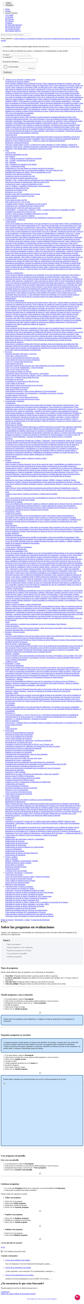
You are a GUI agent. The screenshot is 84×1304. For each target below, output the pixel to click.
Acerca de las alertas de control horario (49, 239)
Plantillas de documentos (13, 535)
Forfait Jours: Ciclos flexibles (65, 318)
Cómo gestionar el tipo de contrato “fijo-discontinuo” (40, 594)
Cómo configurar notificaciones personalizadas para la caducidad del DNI (42, 651)
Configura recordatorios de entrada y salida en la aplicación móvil (32, 251)
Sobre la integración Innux (14, 804)
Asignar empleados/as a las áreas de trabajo (36, 616)
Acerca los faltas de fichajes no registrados (67, 237)
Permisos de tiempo (30, 640)
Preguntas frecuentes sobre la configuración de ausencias (24, 312)
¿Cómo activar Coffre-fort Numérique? (18, 547)
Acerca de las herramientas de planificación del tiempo (32, 332)
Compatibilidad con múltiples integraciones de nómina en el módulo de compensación (34, 431)
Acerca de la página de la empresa (25, 563)
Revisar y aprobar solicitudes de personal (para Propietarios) (55, 506)
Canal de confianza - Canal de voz (24, 691)
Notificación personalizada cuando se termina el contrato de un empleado (49, 650)
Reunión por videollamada (69, 715)
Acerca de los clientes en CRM (71, 498)
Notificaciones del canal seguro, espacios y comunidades (24, 839)
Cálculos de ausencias (19, 314)
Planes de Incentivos (49, 421)
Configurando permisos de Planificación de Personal (23, 508)
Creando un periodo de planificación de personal (49, 504)
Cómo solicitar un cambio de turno (65, 336)
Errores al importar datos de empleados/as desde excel (46, 95)
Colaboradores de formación (15, 784)
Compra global (63, 823)
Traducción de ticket (12, 869)
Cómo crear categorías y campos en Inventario (41, 835)
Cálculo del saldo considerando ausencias (48, 255)
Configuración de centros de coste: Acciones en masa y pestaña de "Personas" (43, 470)
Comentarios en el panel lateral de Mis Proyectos (22, 381)
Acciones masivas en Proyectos (16, 395)
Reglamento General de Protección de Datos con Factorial (39, 561)
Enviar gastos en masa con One (16, 200)
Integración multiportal (49, 577)
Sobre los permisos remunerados (33, 285)
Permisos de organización (14, 640)
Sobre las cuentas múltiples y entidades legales (21, 99)
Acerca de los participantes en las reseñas (19, 1275)
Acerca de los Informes (26, 656)
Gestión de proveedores (30, 494)
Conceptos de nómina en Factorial (17, 405)
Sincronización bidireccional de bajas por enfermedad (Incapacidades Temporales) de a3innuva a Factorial (40, 432)
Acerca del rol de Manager (41, 608)
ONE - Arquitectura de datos (15, 166)
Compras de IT (29, 821)
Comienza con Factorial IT (14, 821)
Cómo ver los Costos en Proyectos (17, 369)
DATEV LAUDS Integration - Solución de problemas (24, 437)
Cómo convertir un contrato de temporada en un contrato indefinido (44, 597)
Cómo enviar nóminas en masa (45, 519)
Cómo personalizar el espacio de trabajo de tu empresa (55, 91)
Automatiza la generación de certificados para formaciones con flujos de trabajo (32, 746)
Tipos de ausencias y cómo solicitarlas (27, 295)
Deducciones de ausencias (14, 342)
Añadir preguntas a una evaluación (20, 947)
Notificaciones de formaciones (15, 845)
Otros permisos (71, 640)
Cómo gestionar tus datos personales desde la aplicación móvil (26, 137)
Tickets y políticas (11, 857)
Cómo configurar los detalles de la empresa (57, 83)
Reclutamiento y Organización (15, 549)
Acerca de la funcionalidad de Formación (19, 732)
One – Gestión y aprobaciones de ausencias (20, 160)
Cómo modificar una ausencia (46, 293)
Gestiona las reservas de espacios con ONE (20, 176)
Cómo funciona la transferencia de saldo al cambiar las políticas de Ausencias (41, 323)
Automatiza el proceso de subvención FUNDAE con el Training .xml (29, 744)
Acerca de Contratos (44, 590)
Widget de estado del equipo (61, 247)
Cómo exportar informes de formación (18, 738)
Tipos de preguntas (14, 944)
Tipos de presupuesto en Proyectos (17, 387)
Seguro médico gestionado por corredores (38, 454)
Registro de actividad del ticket (15, 867)
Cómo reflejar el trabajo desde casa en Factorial (37, 257)
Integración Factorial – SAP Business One (19, 815)
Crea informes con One (37, 658)
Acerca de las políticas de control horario (19, 223)
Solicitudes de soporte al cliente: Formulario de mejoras (24, 894)
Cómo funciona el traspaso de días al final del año (38, 318)
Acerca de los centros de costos (42, 464)
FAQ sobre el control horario (21, 235)
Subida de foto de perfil (71, 129)
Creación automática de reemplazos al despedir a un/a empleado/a (53, 600)
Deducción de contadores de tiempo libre (19, 344)
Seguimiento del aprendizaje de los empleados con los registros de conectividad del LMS (35, 764)
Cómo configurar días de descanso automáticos (21, 328)
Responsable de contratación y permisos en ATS (55, 555)
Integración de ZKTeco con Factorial (58, 811)
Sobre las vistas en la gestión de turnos (51, 328)
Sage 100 (77, 435)
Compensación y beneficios (14, 401)
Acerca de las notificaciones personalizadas (53, 646)
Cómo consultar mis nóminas (24, 517)
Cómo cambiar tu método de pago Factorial (20, 880)
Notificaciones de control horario (16, 843)
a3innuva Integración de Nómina (16, 427)
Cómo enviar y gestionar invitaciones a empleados (30, 147)
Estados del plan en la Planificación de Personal (32, 510)
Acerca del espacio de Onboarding (38, 565)
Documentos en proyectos (14, 379)
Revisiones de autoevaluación (53, 677)
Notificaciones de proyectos (14, 841)
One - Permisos (10, 162)
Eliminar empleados (24, 600)
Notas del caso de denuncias (62, 689)
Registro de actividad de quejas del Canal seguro (53, 691)
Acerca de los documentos (14, 515)
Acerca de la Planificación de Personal (18, 504)
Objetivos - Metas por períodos (68, 683)
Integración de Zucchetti (53, 427)
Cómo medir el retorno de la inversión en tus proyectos (24, 385)
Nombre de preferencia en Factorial (50, 129)
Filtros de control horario (42, 261)
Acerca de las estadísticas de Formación (19, 736)
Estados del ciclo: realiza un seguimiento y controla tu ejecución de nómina (31, 411)
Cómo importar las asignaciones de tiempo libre (44, 314)
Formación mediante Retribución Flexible (25, 446)
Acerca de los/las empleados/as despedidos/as (21, 590)
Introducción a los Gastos (14, 480)
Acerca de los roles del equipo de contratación (26, 579)
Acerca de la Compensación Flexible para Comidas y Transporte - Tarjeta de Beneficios (35, 440)
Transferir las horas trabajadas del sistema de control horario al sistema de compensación (43, 414)
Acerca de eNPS (37, 697)
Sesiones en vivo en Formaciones (16, 790)
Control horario (10, 222)
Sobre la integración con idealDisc (57, 804)
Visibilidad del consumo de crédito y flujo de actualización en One (28, 172)
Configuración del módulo (48, 494)
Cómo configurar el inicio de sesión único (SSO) (36, 85)
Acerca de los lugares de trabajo (16, 95)
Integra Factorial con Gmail (29, 805)
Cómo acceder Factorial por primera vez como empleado (24, 131)
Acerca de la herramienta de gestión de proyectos (22, 358)
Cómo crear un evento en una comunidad (50, 709)
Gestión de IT (10, 817)
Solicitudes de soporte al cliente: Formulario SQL (22, 900)
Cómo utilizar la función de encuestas (18, 695)
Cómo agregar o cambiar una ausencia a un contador (53, 291)
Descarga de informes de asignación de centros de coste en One (27, 182)
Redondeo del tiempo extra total (35, 265)
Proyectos (8, 352)
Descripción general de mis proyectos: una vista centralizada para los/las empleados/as (34, 366)
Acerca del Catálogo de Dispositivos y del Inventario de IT (35, 833)
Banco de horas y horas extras (57, 243)
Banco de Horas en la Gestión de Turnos (24, 340)
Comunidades (10, 705)
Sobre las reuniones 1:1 (73, 669)
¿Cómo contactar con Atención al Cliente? (27, 38)
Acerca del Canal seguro (13, 689)
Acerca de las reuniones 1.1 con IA (17, 715)
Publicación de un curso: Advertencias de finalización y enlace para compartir (32, 774)
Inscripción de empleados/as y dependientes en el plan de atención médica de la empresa (35, 448)
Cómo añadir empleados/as (74, 97)
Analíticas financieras (12, 462)
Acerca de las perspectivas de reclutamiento (52, 571)
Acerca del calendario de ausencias (57, 275)
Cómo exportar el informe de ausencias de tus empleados (24, 275)
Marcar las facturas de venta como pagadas (20, 500)
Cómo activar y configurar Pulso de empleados (21, 723)
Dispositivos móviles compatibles (28, 139)
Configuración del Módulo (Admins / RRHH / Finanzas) (42, 480)
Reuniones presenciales (51, 715)
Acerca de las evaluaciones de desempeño (50, 669)
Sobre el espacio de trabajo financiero (18, 464)
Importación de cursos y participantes (18, 760)
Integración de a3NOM (36, 427)
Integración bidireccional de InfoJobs (47, 815)
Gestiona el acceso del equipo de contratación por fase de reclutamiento (41, 585)
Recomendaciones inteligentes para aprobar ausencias (46, 289)
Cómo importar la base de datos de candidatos (28, 559)
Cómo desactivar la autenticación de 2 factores (34, 101)
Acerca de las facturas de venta (16, 498)
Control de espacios (12, 626)
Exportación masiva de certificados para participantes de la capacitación (29, 762)
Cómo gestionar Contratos (60, 590)
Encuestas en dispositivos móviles (54, 701)
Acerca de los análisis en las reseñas (17, 667)
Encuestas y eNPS (11, 693)
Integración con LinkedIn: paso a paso (63, 813)
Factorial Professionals (64, 413)
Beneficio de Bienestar (49, 444)
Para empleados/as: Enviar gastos (40, 482)
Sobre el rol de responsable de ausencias (68, 281)
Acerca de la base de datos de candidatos (19, 553)
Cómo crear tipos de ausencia (44, 281)
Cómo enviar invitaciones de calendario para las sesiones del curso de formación (32, 768)
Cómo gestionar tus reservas (72, 628)
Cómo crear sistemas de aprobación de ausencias (22, 283)
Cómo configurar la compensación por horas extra (29, 243)
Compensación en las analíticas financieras (61, 466)
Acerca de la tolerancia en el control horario (49, 223)
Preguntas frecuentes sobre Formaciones (19, 734)
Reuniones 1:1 (10, 713)
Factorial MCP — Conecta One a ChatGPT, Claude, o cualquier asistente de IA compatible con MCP (40, 210)
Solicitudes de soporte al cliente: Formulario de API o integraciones (28, 896)
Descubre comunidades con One (16, 154)
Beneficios (9, 439)
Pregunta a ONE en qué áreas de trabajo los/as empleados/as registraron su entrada (33, 218)
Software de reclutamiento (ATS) (16, 551)
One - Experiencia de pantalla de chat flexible (21, 164)
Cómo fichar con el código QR (16, 229)
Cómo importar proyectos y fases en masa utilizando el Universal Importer (30, 391)
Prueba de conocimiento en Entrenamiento (19, 750)
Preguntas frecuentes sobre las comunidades (20, 709)
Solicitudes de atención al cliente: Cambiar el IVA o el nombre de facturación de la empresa (36, 902)
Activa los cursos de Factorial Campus (18, 792)
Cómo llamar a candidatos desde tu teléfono (26, 577)
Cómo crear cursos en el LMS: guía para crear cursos (23, 758)
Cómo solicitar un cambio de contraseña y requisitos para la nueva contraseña (48, 125)
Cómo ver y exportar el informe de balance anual (45, 338)
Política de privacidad (21, 1294)
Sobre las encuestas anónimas (60, 699)
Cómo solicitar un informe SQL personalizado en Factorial (25, 912)
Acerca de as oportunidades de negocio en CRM (43, 498)
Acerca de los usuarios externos (35, 636)
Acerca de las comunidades (69, 707)
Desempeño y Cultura (12, 663)
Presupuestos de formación (14, 770)
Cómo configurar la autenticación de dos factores (54, 99)
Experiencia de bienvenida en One (17, 188)
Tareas (7, 622)
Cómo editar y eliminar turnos (49, 330)
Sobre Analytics (75, 658)
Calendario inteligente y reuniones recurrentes (30, 719)
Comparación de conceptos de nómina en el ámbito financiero (41, 474)
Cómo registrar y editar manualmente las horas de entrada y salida (58, 227)
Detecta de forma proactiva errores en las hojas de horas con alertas (37, 253)
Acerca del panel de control (14, 117)
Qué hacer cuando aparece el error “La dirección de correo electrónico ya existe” (33, 145)
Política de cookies (7, 1294)
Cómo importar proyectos (14, 364)
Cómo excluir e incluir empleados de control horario (23, 231)
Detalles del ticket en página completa (18, 863)
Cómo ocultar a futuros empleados (63, 608)
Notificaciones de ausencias (14, 851)
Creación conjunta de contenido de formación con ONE (24, 766)
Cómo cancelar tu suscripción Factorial (18, 878)
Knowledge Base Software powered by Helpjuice (42, 1299)
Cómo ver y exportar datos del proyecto (19, 362)
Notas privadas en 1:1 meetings (31, 717)
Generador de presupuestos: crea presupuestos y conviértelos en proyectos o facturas (34, 393)
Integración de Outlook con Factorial (51, 805)
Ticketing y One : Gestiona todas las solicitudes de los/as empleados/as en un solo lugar (35, 180)
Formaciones (9, 731)
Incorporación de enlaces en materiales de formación (23, 748)
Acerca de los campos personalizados (42, 93)
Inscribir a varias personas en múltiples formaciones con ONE (26, 214)
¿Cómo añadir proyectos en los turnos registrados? (22, 360)
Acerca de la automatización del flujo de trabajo (21, 646)
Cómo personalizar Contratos (34, 592)
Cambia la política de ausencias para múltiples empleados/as (44, 322)
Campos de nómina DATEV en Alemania (57, 437)
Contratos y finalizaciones (14, 588)
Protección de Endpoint (50, 823)
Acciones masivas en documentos (25, 521)
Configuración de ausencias (14, 300)
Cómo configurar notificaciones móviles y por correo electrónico (40, 118)
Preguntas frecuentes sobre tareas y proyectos (20, 354)
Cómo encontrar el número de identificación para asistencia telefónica (29, 914)
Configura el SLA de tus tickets (16, 871)
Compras (8, 486)
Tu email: (6, 55)
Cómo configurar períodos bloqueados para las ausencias (40, 279)
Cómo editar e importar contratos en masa (59, 592)
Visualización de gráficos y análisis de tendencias (22, 468)
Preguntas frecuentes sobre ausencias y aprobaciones (57, 283)
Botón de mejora (11, 198)
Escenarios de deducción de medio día (63, 348)
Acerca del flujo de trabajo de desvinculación (53, 648)
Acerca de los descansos (35, 229)
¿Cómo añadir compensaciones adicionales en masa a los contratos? (59, 409)
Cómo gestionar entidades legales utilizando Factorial (23, 83)
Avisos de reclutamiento (13, 849)
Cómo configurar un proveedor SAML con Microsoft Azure (31, 87)
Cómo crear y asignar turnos (29, 330)
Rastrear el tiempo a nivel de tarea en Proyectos (21, 397)
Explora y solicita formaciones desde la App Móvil (22, 778)
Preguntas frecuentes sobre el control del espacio (22, 630)
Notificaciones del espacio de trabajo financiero (21, 853)
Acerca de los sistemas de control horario (46, 235)
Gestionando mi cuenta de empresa (17, 81)
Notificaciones (10, 837)
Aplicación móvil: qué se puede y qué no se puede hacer (61, 107)
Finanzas (8, 460)
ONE (7, 150)
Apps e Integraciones (12, 796)
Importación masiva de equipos (64, 612)
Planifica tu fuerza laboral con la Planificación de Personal (51, 476)
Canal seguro (9, 687)
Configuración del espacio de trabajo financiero (49, 472)
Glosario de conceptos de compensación (34, 417)
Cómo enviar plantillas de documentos (61, 537)
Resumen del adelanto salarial (15, 458)
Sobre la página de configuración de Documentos (52, 517)
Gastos (7, 478)
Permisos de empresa (58, 640)
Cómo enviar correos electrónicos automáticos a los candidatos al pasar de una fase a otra (45, 573)
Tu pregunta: (7, 57)
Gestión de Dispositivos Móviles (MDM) (49, 821)
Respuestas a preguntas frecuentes (17, 143)
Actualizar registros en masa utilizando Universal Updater (54, 618)
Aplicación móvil (11, 135)
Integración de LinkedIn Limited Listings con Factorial (49, 807)
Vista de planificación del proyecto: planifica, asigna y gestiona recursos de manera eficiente (36, 375)
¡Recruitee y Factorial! (71, 809)
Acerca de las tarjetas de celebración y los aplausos (42, 707)
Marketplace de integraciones (15, 802)
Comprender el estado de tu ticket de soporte (20, 908)
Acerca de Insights (11, 656)
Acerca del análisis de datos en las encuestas (46, 695)
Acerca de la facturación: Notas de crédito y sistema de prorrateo (27, 877)
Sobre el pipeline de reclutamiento (26, 555)
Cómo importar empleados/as (61, 101)
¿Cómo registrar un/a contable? (45, 413)
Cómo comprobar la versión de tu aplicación (55, 139)
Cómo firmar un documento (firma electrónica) (45, 527)
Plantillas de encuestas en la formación (18, 752)
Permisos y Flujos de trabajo (15, 632)
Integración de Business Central (35, 811)
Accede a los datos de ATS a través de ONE (57, 581)
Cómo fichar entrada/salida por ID (28, 225)
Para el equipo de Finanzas (19, 484)
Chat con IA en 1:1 (36, 715)
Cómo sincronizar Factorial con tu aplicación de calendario (42, 121)
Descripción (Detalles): (10, 62)
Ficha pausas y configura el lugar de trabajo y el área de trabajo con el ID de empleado (43, 268)
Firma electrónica (11, 525)
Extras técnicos (77, 484)
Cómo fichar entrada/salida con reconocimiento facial (58, 225)
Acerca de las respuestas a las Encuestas (57, 697)
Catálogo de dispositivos (37, 831)
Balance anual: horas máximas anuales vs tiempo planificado (30, 241)
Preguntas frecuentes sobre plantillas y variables (56, 541)
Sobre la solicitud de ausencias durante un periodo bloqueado (39, 277)
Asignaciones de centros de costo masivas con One (22, 208)
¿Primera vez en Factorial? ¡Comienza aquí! (20, 79)
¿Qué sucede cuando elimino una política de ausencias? (36, 308)
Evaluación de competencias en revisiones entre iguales (38, 683)
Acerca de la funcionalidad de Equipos (46, 606)
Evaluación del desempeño (14, 665)
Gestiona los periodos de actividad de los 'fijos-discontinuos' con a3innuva (47, 435)
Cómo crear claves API (54, 89)
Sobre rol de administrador (55, 636)
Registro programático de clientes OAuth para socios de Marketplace (29, 800)
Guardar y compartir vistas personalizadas (55, 109)
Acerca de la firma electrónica (39, 529)
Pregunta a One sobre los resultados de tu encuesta (22, 194)
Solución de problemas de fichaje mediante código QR (43, 263)
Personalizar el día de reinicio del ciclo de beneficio (58, 446)
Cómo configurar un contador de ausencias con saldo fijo (25, 306)
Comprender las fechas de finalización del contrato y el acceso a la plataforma (32, 596)
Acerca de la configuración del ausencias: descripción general (26, 302)
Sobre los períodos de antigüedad (34, 310)
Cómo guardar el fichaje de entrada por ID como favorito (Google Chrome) (44, 248)
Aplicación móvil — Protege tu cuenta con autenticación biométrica (42, 141)
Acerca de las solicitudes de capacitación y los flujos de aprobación (28, 740)
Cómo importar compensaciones (63, 405)
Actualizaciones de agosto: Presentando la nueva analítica (54, 656)
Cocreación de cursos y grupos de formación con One (23, 184)
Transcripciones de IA (12, 717)
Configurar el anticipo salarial (36, 458)
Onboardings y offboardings (15, 823)
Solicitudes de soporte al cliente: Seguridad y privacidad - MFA (27, 904)
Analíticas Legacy (11, 661)
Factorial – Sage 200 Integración (65, 429)
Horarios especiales (58, 241)
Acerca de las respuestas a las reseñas (43, 667)
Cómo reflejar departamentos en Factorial (45, 614)
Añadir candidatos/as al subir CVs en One (19, 196)
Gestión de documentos (13, 513)
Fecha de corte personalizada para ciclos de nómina (53, 419)
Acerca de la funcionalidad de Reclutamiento (49, 553)
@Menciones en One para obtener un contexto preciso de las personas (29, 168)
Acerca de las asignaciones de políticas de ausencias (64, 310)
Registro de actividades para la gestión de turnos (55, 340)
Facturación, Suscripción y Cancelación (19, 873)
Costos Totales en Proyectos (15, 383)
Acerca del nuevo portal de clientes (17, 882)
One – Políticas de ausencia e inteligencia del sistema (23, 158)
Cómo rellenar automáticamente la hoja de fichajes (35, 237)
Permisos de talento (44, 640)
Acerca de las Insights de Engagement (37, 699)
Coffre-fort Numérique (13, 545)
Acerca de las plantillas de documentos (68, 539)
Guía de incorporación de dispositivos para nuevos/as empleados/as (42, 828)
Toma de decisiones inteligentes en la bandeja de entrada (58, 103)
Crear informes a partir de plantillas (57, 658)
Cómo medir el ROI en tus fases (16, 389)
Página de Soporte (7, 920)
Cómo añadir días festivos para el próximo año (61, 285)
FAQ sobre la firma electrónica (61, 529)
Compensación (10, 403)
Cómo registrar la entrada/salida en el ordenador (48, 233)
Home (7, 9)
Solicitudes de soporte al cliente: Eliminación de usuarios (24, 906)
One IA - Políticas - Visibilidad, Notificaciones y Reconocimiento (27, 186)
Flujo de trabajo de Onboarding (27, 648)
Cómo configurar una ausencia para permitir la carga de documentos (42, 319)
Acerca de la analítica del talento (46, 671)
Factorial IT (9, 819)
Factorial (33, 1294)
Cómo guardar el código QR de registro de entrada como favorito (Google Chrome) (43, 246)
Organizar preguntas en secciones (19, 950)
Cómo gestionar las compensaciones (61, 407)
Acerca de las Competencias (43, 681)
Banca (20, 494)
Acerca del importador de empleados (21, 113)
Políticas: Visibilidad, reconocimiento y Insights (21, 861)
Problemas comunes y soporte (39, 484)
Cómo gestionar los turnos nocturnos (61, 334)
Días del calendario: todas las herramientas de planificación (54, 344)
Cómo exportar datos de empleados (24, 91)
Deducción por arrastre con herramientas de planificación (30, 348)
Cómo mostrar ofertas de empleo (30, 569)
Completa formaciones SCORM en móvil (19, 780)
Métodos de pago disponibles (15, 884)
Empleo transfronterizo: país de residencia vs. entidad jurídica (53, 105)
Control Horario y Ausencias (15, 220)
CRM (7, 496)
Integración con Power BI (14, 811)
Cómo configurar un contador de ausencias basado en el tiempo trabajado (57, 304)
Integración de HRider (22, 807)
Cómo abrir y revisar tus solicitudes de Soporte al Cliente (24, 890)
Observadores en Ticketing (14, 865)
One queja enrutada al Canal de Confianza (19, 216)
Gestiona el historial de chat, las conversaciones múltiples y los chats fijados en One (34, 170)
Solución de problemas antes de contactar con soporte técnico (26, 910)
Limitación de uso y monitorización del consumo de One (24, 206)
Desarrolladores (74, 823)
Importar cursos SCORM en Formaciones (19, 776)
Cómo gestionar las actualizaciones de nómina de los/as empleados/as (42, 406)
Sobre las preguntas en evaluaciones (23, 669)
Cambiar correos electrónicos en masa (35, 111)
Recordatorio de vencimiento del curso (18, 742)
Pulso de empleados (12, 721)
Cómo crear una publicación (15, 707)
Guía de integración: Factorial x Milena (24, 429)
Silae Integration (67, 427)
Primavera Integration (46, 429)
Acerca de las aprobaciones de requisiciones (52, 563)
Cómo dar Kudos (11, 729)
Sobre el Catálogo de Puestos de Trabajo (19, 606)
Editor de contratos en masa (68, 596)
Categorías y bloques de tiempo (64, 257)
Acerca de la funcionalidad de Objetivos (19, 681)
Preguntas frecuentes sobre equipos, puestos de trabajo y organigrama (43, 609)
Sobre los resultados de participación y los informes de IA (58, 723)
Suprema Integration (12, 798)
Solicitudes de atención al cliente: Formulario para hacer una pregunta (29, 892)
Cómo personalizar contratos (69, 594)
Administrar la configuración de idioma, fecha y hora (61, 127)
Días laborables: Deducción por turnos (43, 346)
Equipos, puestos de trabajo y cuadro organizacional (23, 604)
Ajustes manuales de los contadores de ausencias (41, 316)
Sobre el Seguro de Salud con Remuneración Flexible (55, 442)
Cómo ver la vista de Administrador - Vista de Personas (24, 368)
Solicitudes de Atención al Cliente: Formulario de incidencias (26, 898)
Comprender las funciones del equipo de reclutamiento (34, 612)
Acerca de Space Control (14, 628)
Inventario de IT (10, 825)
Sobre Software (10, 488)
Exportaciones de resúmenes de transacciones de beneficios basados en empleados (41, 449)
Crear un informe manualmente (16, 659)
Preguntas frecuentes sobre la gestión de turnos (32, 334)
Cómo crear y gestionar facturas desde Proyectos (22, 377)
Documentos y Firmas (12, 512)
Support (8, 11)
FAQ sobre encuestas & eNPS (32, 701)
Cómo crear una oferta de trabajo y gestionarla (21, 571)
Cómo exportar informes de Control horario (20, 239)
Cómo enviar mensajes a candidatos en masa (58, 579)
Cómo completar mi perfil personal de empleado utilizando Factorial (48, 117)
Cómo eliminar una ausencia (26, 293)
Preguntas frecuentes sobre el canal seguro (37, 689)
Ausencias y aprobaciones (14, 273)
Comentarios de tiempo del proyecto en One (20, 212)
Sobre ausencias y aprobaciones (22, 281)
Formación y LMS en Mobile (15, 772)
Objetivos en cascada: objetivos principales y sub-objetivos (25, 685)
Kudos (7, 727)
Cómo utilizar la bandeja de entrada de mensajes (41, 557)
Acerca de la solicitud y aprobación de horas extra (58, 231)
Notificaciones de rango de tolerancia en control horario (24, 847)
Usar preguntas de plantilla (17, 953)
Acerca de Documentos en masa (35, 515)
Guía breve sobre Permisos (14, 636)
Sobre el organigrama (68, 606)
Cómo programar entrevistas (60, 565)
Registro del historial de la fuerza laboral (33, 466)
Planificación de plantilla (13, 502)
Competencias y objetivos (14, 679)
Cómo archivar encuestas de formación (18, 794)
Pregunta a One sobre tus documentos (18, 174)
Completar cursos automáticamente (17, 756)
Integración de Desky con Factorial (51, 809)
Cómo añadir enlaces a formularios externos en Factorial (32, 149)
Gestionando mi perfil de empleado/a (18, 115)
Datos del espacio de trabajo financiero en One (21, 178)
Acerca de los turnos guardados (62, 332)
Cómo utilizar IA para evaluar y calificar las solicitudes (60, 569)
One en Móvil (10, 156)
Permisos (8, 634)
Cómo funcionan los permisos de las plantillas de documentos (26, 537)
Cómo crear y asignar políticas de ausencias (63, 302)
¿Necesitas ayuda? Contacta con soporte (19, 886)
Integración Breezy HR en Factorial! (25, 809)
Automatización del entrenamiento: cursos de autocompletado (26, 754)
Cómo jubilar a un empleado (54, 131)
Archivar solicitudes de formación (17, 786)
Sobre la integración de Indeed (34, 804)
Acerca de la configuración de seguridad (50, 97)
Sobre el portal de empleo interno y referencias (43, 567)
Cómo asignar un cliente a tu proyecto (18, 371)
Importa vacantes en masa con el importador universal (39, 583)
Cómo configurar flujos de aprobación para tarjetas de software (38, 488)
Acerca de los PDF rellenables (15, 541)
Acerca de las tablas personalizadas (67, 93)
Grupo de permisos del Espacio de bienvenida (38, 638)
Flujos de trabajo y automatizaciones (17, 644)
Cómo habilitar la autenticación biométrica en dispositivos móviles (35, 123)
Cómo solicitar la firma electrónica (17, 527)
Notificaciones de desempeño (15, 855)
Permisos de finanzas (20, 642)
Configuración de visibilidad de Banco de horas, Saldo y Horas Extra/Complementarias (40, 267)
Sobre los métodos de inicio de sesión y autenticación (27, 89)
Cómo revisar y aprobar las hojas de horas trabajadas (62, 229)
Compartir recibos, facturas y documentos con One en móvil (26, 204)
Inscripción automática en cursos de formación (21, 788)
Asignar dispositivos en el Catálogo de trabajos (57, 827)
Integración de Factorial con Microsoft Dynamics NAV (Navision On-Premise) (43, 812)
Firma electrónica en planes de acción (39, 531)
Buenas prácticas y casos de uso (61, 484)
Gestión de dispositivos (33, 823)
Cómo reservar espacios (31, 628)
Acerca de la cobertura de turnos (41, 336)
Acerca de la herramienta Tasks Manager (52, 624)
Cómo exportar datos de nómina (40, 405)
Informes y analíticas (12, 654)
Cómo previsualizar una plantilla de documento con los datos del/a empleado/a (42, 538)
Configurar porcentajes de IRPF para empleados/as (22, 109)
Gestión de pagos (11, 494)
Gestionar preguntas (14, 957)
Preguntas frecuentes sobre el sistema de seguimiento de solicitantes (28, 575)
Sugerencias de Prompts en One (16, 190)
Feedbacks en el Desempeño (32, 677)
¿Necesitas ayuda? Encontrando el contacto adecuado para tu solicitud (29, 916)
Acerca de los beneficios (32, 444)
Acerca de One (10, 152)
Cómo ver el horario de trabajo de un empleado (21, 129)
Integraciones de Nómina (14, 425)
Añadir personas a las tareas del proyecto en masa (22, 399)
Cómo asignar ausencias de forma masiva (57, 287)
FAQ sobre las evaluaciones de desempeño (20, 671)
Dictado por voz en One (13, 192)
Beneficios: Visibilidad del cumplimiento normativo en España (45, 452)
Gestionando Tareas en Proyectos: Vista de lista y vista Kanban (27, 373)
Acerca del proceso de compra (51, 490)
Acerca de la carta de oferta (53, 559)
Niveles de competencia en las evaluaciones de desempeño (43, 673)
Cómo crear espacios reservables (51, 628)
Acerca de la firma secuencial (62, 531)
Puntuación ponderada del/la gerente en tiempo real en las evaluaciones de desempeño (42, 674)
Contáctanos (5, 1292)
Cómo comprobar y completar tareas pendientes (21, 624)
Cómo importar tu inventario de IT (29, 827)
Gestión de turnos (11, 326)
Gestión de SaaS (69, 821)
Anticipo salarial (11, 456)
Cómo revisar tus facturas (14, 875)
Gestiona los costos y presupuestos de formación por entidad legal (28, 782)
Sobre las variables (33, 541)
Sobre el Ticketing (11, 859)
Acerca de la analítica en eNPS (20, 697)
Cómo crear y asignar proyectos (16, 356)
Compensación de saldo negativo (50, 259)
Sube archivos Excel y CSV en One (17, 202)
